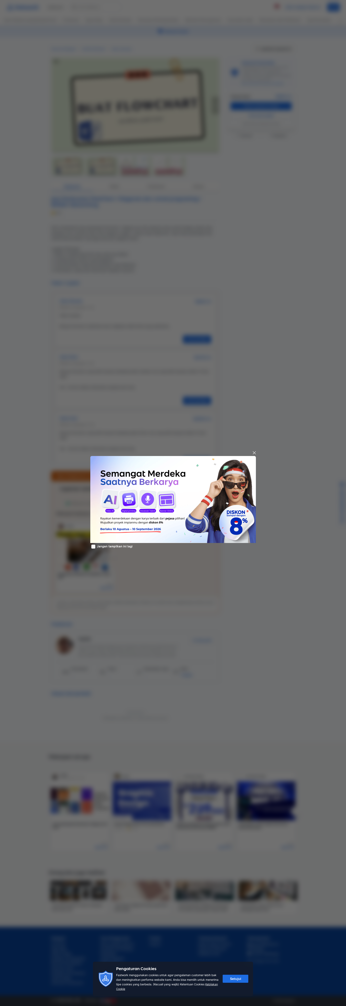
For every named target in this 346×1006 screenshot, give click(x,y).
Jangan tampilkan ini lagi (115, 546)
